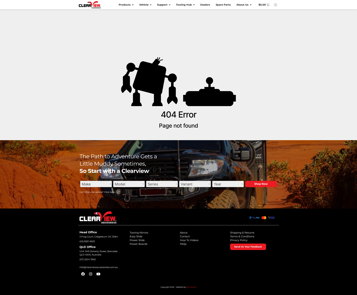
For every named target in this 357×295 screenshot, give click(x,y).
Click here (109, 192)
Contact (185, 236)
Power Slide (137, 240)
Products (125, 4)
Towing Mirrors (139, 232)
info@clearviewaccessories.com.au (98, 267)
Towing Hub (184, 4)
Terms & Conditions (242, 236)
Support (162, 4)
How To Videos (189, 240)
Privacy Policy (239, 240)
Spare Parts (223, 4)
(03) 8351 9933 (87, 241)
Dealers (205, 4)
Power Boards (138, 244)
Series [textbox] (153, 184)
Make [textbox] (86, 184)
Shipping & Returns (242, 232)
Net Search (191, 287)
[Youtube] (98, 273)
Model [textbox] (120, 184)
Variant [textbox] (186, 184)
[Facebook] (82, 273)
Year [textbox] (217, 184)
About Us (242, 4)
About (184, 232)
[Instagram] (90, 273)
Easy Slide (136, 236)
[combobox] (96, 184)
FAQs (183, 244)
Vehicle (144, 4)
